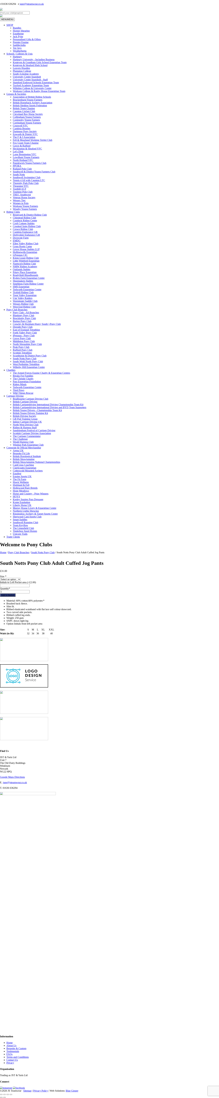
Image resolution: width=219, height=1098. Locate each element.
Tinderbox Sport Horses (25, 531)
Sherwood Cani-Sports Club (27, 516)
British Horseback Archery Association (32, 102)
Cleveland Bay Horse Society (28, 114)
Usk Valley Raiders (22, 298)
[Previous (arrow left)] (1, 1097)
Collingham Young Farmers (27, 117)
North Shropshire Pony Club (27, 344)
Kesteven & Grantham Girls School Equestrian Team (40, 62)
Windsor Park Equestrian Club (28, 444)
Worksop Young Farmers (25, 206)
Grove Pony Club (22, 338)
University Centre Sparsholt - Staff (30, 79)
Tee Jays (17, 48)
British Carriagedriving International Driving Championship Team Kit (48, 404)
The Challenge (20, 439)
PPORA (17, 166)
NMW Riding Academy (25, 266)
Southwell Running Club (25, 522)
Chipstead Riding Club (24, 217)
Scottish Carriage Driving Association (32, 433)
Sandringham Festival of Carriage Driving (34, 430)
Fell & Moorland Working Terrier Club (32, 140)
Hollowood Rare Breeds (25, 488)
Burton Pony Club (22, 321)
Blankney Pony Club (23, 315)
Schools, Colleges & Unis (19, 53)
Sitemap (27, 1090)
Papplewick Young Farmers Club (29, 163)
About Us (11, 1045)
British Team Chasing (24, 108)
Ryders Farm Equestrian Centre (29, 278)
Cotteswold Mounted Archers (28, 470)
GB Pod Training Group (25, 419)
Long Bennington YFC (24, 154)
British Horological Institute (27, 456)
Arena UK (18, 450)
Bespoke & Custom (16, 1048)
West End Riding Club (24, 306)
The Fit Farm (19, 479)
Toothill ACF (19, 189)
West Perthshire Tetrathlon (26, 364)
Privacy (10, 1062)
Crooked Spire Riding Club (27, 226)
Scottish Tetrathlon (22, 352)
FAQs (9, 1054)
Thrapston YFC (21, 186)
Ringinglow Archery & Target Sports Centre (35, 513)
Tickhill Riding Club (23, 292)
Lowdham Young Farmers (26, 157)
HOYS (16, 496)
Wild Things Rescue (23, 393)
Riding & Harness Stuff (25, 427)
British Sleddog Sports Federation (30, 105)
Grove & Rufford (21, 145)
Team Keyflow (20, 525)
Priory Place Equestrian (25, 272)
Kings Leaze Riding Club (26, 258)
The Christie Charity (23, 378)
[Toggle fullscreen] (4, 1094)
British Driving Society (24, 416)
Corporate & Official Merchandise (23, 447)
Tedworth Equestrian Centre (27, 289)
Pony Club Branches (16, 309)
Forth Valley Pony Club (25, 332)
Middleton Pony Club (24, 341)
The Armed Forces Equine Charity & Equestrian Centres (41, 373)
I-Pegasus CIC (20, 255)
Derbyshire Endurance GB (26, 235)
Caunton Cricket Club (24, 111)
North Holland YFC (23, 160)
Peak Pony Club (21, 347)
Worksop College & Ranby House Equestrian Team (39, 91)
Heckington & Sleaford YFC (27, 148)
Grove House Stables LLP (26, 249)
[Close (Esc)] (11, 1094)
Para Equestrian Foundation (27, 381)
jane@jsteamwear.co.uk (32, 4)
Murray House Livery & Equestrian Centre (34, 508)
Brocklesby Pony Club (24, 318)
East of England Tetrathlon (26, 329)
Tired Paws (18, 390)
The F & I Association (24, 137)
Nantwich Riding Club (24, 263)
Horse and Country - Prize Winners (30, 493)
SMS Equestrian (21, 286)
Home (3, 552)
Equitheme (18, 33)
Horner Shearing (21, 30)
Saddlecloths (19, 45)
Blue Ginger (72, 1090)
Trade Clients (13, 536)
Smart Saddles (20, 519)
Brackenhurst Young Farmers (27, 99)
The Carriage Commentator (27, 436)
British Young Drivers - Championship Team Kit (37, 410)
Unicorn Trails (20, 534)
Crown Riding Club (23, 229)
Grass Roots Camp (22, 246)
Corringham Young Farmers (27, 122)
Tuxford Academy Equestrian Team (31, 85)
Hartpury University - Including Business (34, 59)
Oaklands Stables (21, 269)
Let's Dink (18, 151)
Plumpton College (22, 71)
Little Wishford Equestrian (26, 260)
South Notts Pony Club (24, 358)
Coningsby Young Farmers (26, 120)
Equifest (17, 473)
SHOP (9, 25)
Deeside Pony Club (23, 327)
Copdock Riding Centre (25, 220)
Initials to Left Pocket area (18, 582)
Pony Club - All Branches (26, 312)
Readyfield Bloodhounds (25, 275)
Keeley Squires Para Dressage (28, 499)
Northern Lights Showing (26, 511)
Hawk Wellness (21, 482)
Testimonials (12, 1051)
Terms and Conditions (17, 1057)
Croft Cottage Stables (23, 223)
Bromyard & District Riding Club (30, 214)
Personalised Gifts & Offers (27, 39)
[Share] (7, 1094)
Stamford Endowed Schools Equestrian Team (36, 82)
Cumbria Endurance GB (25, 232)
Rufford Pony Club (22, 350)
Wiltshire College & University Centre (32, 88)
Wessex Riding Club (23, 304)
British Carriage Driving (25, 401)
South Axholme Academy (26, 74)
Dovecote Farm (21, 237)
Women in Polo (21, 203)
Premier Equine (21, 42)
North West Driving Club (25, 424)
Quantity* (5, 588)
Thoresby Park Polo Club (26, 183)
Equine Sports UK (22, 476)
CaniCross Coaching (23, 465)
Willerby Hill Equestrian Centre (29, 367)
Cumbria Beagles (21, 128)
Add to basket (7, 595)
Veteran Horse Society (24, 197)
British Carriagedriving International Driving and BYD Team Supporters (49, 407)
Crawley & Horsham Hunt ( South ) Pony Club (37, 324)
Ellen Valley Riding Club (25, 243)
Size (3, 576)
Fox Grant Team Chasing (25, 143)
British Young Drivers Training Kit (30, 413)
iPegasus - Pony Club (24, 335)
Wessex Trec (19, 200)
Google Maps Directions (12, 777)
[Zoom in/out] (1, 1094)
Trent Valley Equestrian (25, 295)
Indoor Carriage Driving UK (27, 421)
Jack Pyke (18, 36)
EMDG (17, 240)
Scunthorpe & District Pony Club (29, 355)
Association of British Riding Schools (32, 97)
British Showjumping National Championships (36, 462)
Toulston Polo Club (23, 191)
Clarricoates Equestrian (24, 467)
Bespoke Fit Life (21, 453)
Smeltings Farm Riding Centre (28, 283)
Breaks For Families (23, 375)
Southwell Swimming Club (26, 177)
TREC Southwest (22, 194)
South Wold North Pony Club (28, 361)
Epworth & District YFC (25, 134)
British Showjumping (23, 459)
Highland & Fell (21, 485)
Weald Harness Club (23, 442)
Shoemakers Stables (23, 281)
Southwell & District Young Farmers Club (34, 171)
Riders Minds (19, 384)
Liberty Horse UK (22, 505)
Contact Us (12, 1060)
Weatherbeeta (19, 51)
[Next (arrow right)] (4, 1097)
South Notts (19, 174)
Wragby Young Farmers (25, 209)
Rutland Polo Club (22, 168)
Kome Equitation (21, 502)
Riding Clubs (13, 212)
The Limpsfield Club (23, 528)
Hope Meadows (21, 490)
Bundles (17, 28)
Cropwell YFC (20, 125)
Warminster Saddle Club (25, 301)
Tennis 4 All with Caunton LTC (29, 180)
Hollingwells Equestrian (25, 252)
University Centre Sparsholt (27, 76)
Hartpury (17, 56)
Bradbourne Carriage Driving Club (30, 398)
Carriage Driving (15, 396)
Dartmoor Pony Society (25, 131)
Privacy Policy (40, 1090)
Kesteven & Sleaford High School (30, 65)
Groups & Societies (16, 94)
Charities (10, 370)
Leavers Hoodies (21, 68)
